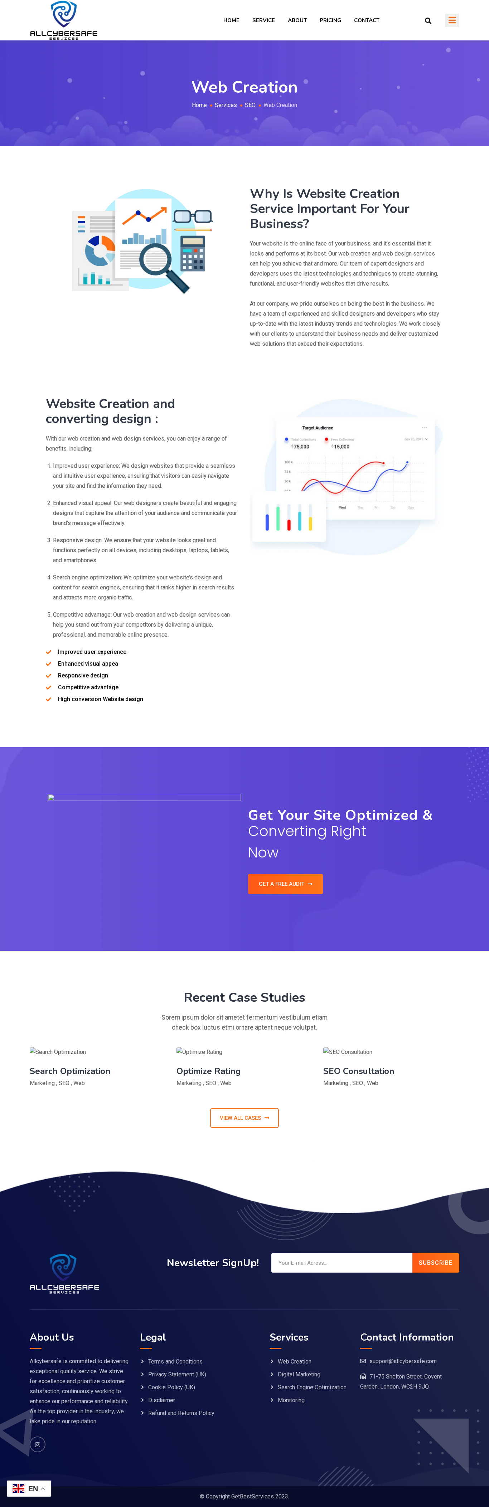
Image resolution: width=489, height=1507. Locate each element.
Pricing (330, 20)
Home (231, 20)
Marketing (42, 1083)
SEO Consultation (358, 1071)
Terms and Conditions (175, 1361)
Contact (366, 20)
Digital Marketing (299, 1374)
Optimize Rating (208, 1071)
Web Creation (294, 1361)
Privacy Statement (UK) (177, 1374)
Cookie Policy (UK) (171, 1387)
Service (263, 20)
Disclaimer (161, 1400)
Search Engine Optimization (312, 1387)
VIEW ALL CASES (240, 1118)
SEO (64, 1083)
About (297, 20)
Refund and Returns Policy (181, 1413)
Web (79, 1083)
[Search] (428, 20)
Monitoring (291, 1400)
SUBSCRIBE (435, 1262)
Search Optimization (70, 1071)
